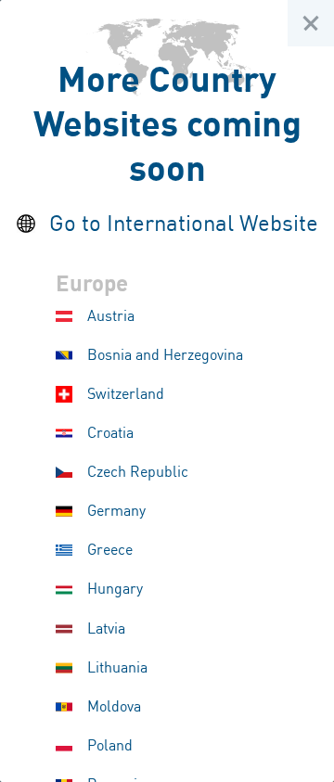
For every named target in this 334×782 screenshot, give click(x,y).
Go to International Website (183, 225)
